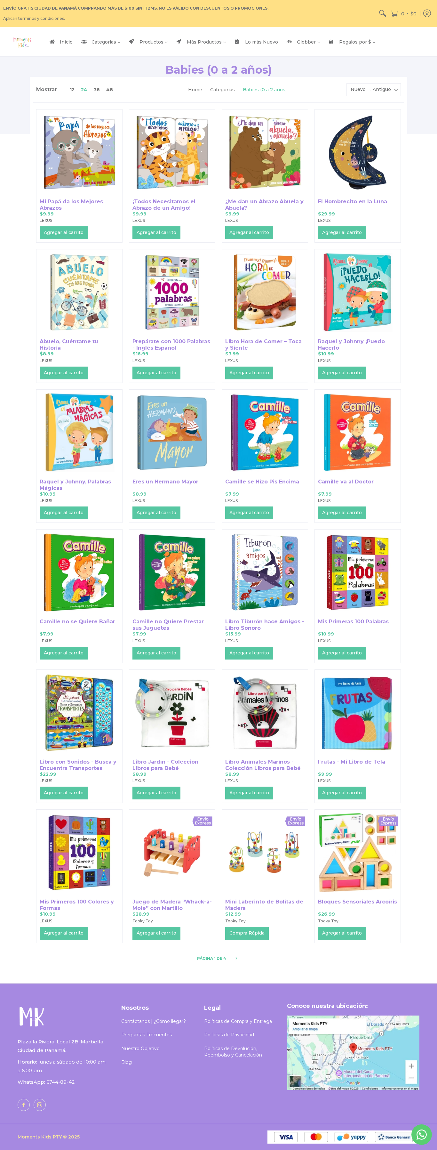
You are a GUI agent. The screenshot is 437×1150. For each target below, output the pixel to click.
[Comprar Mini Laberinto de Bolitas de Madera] (265, 852)
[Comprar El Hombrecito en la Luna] (357, 152)
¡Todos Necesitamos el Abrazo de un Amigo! (163, 204)
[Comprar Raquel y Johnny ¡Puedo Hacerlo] (357, 292)
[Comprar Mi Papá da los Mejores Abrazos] (79, 152)
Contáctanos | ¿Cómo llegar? (153, 1021)
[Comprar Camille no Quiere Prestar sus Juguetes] (172, 572)
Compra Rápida (247, 933)
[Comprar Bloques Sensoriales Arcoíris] (357, 852)
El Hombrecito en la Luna (352, 201)
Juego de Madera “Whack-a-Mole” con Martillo (172, 905)
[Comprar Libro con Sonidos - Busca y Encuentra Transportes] (79, 712)
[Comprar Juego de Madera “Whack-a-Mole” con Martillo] (172, 852)
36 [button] (97, 90)
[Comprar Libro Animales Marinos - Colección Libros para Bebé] (265, 712)
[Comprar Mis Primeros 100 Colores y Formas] (79, 852)
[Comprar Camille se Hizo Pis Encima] (265, 432)
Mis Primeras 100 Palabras (353, 622)
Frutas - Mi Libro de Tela (351, 762)
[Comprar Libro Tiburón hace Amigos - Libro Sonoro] (265, 572)
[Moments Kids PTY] (22, 41)
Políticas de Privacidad (229, 1035)
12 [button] (72, 90)
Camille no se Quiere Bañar (77, 622)
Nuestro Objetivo (140, 1048)
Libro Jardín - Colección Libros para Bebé (165, 765)
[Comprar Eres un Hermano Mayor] (172, 432)
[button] (403, 13)
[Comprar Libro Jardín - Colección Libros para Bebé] (172, 712)
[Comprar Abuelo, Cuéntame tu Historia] (79, 292)
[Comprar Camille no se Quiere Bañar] (79, 572)
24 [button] (84, 90)
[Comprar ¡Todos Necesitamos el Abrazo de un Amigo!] (172, 152)
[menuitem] (382, 13)
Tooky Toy (142, 921)
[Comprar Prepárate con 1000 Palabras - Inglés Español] (172, 292)
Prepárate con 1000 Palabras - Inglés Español (171, 344)
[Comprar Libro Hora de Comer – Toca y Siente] (265, 292)
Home (195, 90)
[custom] (24, 1105)
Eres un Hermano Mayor (165, 482)
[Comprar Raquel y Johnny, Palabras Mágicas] (79, 432)
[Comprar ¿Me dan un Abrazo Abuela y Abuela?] (265, 152)
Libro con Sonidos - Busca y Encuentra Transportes (78, 765)
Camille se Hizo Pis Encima (262, 482)
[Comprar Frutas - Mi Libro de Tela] (357, 712)
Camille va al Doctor (346, 482)
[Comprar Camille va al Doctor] (357, 432)
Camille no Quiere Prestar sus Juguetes (168, 625)
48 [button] (109, 90)
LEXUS (46, 220)
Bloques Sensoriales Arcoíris (357, 902)
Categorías (222, 90)
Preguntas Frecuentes (146, 1035)
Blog (126, 1062)
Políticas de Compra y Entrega (238, 1021)
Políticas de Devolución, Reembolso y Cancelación (233, 1052)
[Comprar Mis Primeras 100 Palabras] (357, 572)
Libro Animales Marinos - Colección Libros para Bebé (263, 765)
